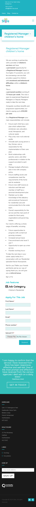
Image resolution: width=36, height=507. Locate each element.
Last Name (10, 309)
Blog (8, 13)
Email (8, 317)
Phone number (11, 325)
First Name (10, 301)
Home (4, 13)
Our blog (6, 453)
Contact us (15, 13)
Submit (25, 342)
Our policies (7, 456)
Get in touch (18, 385)
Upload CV (10, 333)
